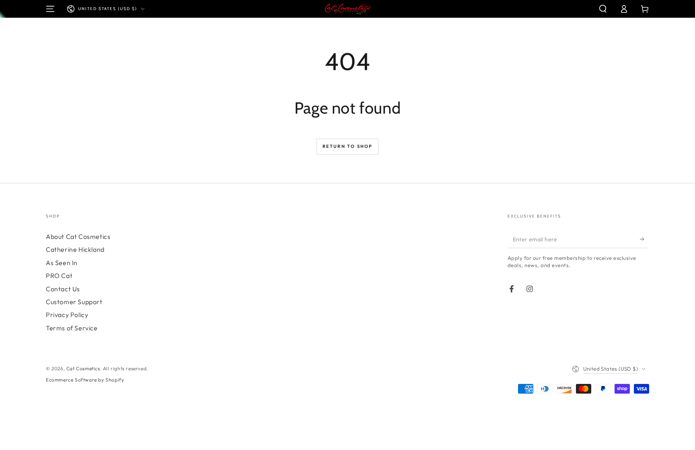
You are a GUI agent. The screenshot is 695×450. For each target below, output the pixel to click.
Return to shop (348, 146)
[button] (602, 9)
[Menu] (50, 9)
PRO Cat (59, 276)
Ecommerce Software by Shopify (85, 380)
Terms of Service (72, 328)
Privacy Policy (67, 315)
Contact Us (63, 289)
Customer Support (74, 302)
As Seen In (62, 263)
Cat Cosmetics (83, 368)
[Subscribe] (644, 239)
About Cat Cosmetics (78, 236)
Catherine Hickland (75, 249)
